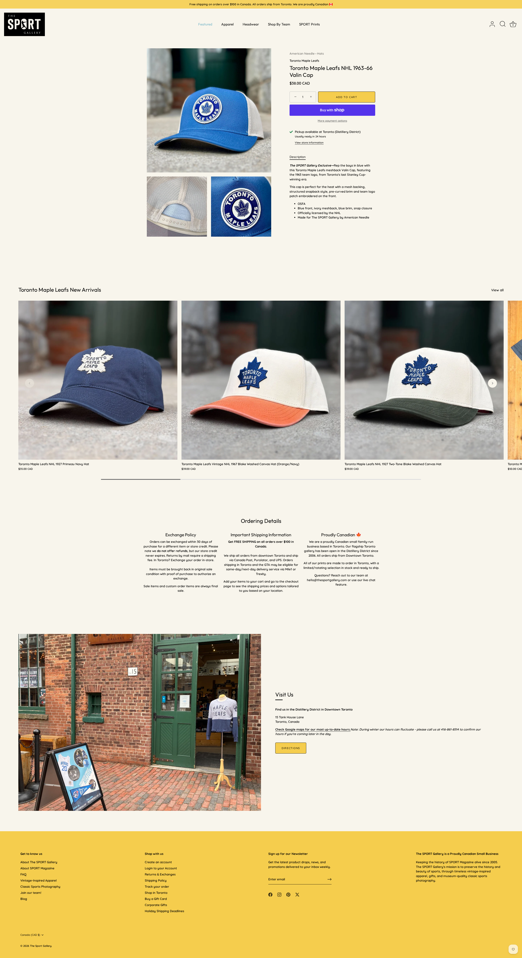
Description (298, 157)
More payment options (332, 120)
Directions (291, 748)
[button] (29, 383)
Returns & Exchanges (160, 874)
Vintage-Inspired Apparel (38, 880)
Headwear (251, 24)
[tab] (300, 157)
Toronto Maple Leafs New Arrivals (59, 289)
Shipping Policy (156, 880)
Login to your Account (161, 868)
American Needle (302, 53)
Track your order (157, 886)
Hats (320, 53)
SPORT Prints (309, 24)
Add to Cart (346, 97)
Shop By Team (279, 24)
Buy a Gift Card (156, 899)
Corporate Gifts (156, 905)
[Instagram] (279, 894)
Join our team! (30, 893)
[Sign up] (329, 879)
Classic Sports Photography (40, 886)
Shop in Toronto (156, 893)
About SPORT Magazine (37, 868)
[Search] (502, 24)
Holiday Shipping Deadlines (164, 911)
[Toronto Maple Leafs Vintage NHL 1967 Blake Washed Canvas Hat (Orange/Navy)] (261, 380)
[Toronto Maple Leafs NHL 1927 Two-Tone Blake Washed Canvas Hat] (424, 380)
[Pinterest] (288, 894)
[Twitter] (297, 894)
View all (497, 290)
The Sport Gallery (40, 945)
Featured (205, 24)
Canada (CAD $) (30, 934)
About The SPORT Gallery (38, 862)
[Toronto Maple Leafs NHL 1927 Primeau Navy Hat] (97, 380)
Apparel (227, 24)
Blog (23, 899)
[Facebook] (270, 894)
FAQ (23, 874)
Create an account (158, 862)
